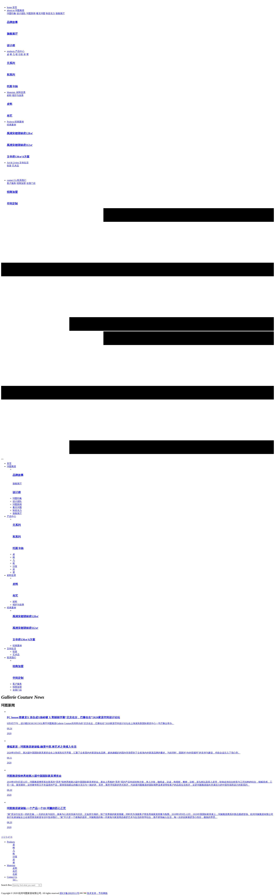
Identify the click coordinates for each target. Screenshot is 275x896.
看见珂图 (40, 13)
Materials (11, 865)
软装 (9, 165)
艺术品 (15, 165)
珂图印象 (11, 13)
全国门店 (31, 183)
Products (11, 842)
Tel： (15, 880)
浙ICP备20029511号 (69, 893)
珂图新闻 (31, 13)
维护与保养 (17, 95)
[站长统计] (82, 893)
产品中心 (11, 516)
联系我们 (11, 657)
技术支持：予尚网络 (97, 893)
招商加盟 (21, 183)
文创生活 (11, 648)
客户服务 (11, 183)
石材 (15, 874)
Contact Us (12, 877)
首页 (9, 463)
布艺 (15, 871)
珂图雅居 (11, 466)
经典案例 (11, 124)
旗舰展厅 (60, 13)
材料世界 (11, 575)
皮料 (15, 868)
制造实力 (50, 13)
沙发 (20, 54)
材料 (9, 95)
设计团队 (21, 13)
